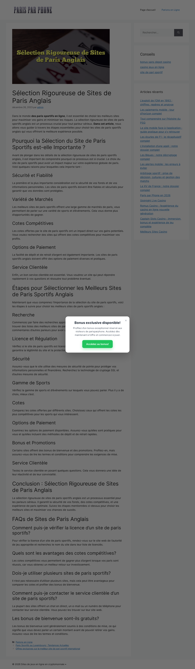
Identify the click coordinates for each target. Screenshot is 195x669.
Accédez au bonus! (97, 344)
